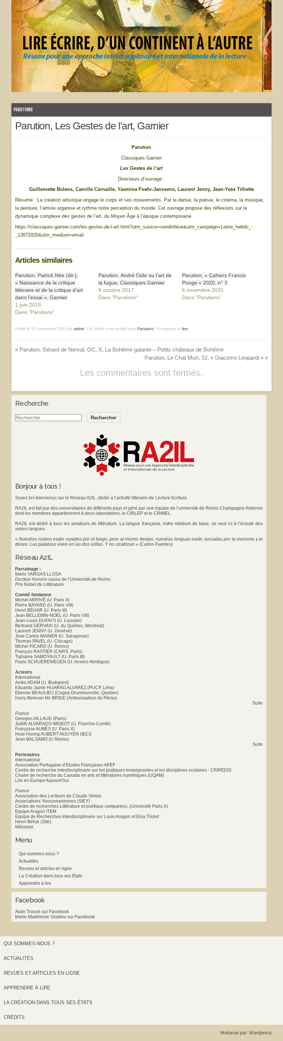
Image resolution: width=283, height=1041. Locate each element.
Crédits (14, 1017)
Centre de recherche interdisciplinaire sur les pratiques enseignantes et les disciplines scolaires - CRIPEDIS (123, 770)
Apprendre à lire (35, 883)
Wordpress (260, 1032)
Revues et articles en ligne (45, 868)
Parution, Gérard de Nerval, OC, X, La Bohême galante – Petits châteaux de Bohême (119, 349)
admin (79, 328)
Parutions (23, 109)
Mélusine (24, 826)
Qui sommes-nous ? (39, 853)
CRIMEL (162, 513)
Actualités (28, 861)
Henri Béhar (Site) (33, 821)
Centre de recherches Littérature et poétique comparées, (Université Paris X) (91, 806)
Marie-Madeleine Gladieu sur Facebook (55, 916)
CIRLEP (135, 513)
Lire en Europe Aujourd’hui (42, 780)
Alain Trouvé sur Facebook (42, 911)
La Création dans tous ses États (50, 875)
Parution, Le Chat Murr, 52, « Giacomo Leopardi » (206, 357)
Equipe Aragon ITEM (35, 811)
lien (185, 328)
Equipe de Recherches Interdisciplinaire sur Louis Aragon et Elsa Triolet (87, 816)
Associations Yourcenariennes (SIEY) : (53, 801)
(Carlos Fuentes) (156, 544)
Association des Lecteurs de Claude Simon (58, 796)
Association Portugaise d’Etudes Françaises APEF (65, 765)
